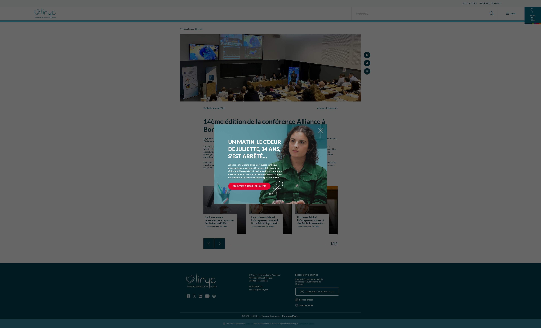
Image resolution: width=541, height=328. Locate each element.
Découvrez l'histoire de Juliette (249, 186)
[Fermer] (320, 130)
